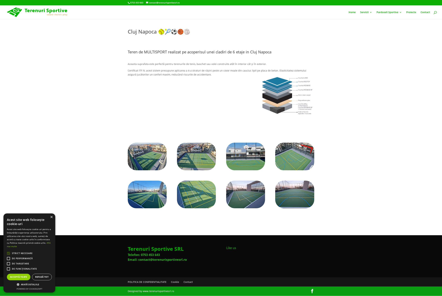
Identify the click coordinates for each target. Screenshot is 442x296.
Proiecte (411, 12)
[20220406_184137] (196, 208)
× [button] (51, 217)
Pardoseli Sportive (387, 12)
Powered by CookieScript (29, 289)
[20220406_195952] (245, 208)
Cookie (175, 282)
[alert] (29, 253)
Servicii (364, 12)
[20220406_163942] (245, 170)
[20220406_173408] (294, 170)
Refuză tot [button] (42, 276)
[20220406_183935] (196, 170)
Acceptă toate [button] (18, 276)
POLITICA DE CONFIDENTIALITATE (147, 282)
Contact (425, 12)
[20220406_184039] (147, 170)
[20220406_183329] (147, 208)
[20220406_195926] (294, 208)
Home (352, 12)
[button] (29, 285)
